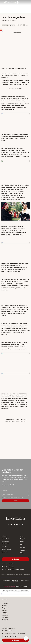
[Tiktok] (14, 524)
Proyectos (23, 539)
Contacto (22, 547)
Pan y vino (4, 546)
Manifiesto (23, 550)
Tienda (22, 541)
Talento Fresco (5, 25)
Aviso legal (3, 574)
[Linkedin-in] (19, 524)
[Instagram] (8, 524)
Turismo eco (4, 551)
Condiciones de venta (11, 574)
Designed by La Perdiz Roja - (10, 586)
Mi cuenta (23, 553)
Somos (22, 536)
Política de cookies (19, 574)
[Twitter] (11, 524)
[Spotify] (22, 524)
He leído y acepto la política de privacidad (13, 497)
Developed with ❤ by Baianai (21, 586)
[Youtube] (17, 524)
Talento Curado (5, 544)
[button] (1, 30)
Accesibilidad (27, 574)
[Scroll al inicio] (26, 638)
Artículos (4, 536)
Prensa (22, 544)
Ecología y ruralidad (6, 549)
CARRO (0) (4, 600)
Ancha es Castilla (6, 538)
